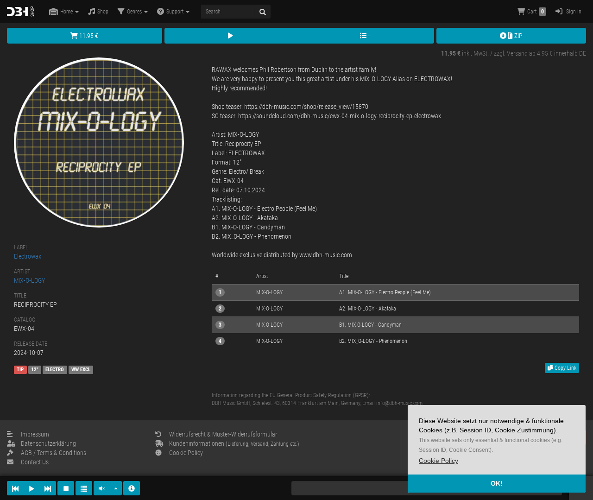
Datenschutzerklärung (48, 443)
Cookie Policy (186, 452)
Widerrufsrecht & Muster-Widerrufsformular (223, 434)
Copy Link (564, 368)
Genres (135, 11)
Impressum (35, 434)
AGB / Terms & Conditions (53, 452)
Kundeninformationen (234, 443)
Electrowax (27, 256)
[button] (438, 461)
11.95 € (88, 35)
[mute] (102, 488)
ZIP (518, 35)
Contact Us (35, 462)
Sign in (573, 11)
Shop (102, 11)
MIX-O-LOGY (29, 280)
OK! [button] (497, 483)
